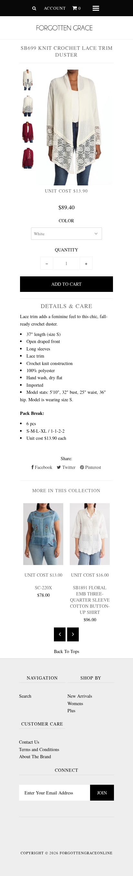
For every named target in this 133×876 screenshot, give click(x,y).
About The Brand (35, 756)
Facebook (43, 467)
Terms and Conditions (39, 749)
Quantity (66, 250)
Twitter (68, 467)
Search (25, 696)
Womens (75, 703)
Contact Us (29, 742)
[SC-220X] (43, 563)
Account (55, 8)
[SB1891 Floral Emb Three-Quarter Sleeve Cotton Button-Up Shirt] (90, 563)
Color (66, 220)
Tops (74, 651)
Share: (66, 458)
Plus (71, 710)
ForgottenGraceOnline (86, 852)
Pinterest (92, 467)
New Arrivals (79, 696)
